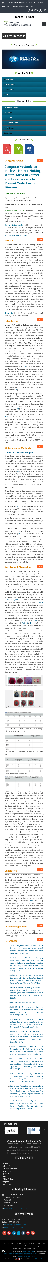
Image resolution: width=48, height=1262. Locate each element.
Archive (6, 95)
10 (7, 417)
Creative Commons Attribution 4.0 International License (20, 1253)
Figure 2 (33, 623)
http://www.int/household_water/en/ (23, 1002)
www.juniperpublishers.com (15, 1227)
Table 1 (7, 600)
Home (5, 1163)
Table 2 (40, 602)
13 (32, 901)
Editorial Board (9, 79)
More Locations (9, 1184)
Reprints (6, 1181)
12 (30, 901)
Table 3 (35, 620)
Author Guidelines (10, 1168)
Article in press (9, 84)
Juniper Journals (26, 2)
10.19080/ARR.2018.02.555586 (16, 235)
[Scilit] (12, 1129)
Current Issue (9, 89)
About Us (6, 1166)
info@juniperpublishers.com (15, 1225)
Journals (6, 1174)
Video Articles (8, 1179)
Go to (40, 161)
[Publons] (35, 1129)
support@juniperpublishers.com (16, 1208)
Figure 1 (16, 600)
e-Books (6, 1176)
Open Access (8, 1171)
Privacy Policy (39, 1259)
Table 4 (25, 623)
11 (18, 890)
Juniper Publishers (12, 2)
